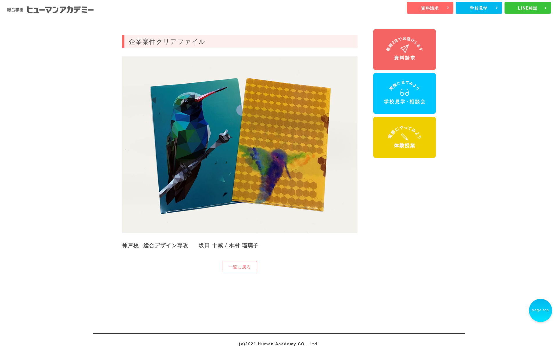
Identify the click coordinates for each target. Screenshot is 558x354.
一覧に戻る (240, 266)
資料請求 (430, 8)
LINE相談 (528, 8)
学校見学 (479, 8)
